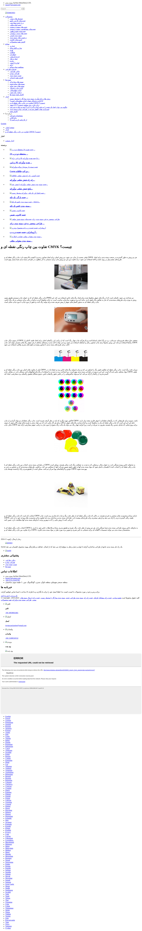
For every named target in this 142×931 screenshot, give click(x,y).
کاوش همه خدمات (16, 78)
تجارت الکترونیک (16, 48)
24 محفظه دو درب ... (19, 154)
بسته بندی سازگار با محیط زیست (53, 598)
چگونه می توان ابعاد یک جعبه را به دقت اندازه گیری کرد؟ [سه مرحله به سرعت (38, 107)
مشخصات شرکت (16, 116)
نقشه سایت (117, 598)
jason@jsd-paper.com (12, 5)
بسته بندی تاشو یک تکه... (20, 206)
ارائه (11, 65)
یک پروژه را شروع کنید (9, 596)
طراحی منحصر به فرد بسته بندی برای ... (27, 223)
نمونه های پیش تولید (17, 86)
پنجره (12, 61)
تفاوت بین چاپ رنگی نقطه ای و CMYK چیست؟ (27, 103)
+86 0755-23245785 (12, 580)
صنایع (7, 44)
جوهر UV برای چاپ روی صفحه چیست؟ (24, 105)
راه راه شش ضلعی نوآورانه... (22, 180)
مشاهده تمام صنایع (17, 67)
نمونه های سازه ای (16, 82)
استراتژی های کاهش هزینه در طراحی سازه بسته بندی (29, 109)
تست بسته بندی (15, 76)
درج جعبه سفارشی (17, 23)
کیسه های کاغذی (16, 40)
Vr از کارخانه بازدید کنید (18, 120)
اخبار (7, 97)
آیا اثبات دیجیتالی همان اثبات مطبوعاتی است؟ (26, 101)
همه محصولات (6, 600)
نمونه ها (8, 80)
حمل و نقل (14, 59)
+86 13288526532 (11, 638)
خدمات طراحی (10, 69)
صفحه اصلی (9, 127)
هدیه (11, 50)
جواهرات (13, 54)
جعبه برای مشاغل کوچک (103, 598)
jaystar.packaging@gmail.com (15, 625)
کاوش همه (14, 111)
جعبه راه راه (88, 598)
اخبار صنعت (9, 141)
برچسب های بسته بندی (18, 38)
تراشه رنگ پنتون (16, 92)
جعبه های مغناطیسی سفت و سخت (23, 29)
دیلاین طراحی (15, 71)
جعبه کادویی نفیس (18, 215)
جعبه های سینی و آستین (18, 33)
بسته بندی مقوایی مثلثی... (21, 241)
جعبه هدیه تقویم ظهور (18, 31)
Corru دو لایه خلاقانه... (19, 171)
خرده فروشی (15, 57)
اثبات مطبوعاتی (15, 90)
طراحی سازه (14, 73)
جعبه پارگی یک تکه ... (19, 197)
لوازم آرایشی (14, 63)
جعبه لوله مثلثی (15, 25)
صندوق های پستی (16, 19)
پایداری (12, 46)
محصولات (9, 17)
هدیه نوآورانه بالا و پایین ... (21, 162)
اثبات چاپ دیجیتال (16, 88)
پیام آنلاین (13, 118)
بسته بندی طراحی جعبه (74, 598)
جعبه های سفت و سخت (18, 27)
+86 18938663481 (11, 613)
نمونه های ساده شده (17, 84)
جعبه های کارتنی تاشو (18, 21)
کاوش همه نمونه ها (17, 95)
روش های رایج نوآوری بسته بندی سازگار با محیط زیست (30, 99)
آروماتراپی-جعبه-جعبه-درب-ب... (23, 232)
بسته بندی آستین (16, 36)
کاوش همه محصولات (17, 42)
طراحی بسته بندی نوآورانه (21, 600)
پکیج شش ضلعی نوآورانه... (21, 189)
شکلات (12, 52)
